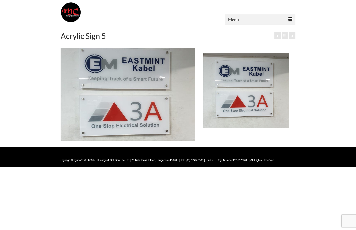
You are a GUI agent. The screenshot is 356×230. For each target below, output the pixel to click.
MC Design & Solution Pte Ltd (111, 160)
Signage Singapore (72, 160)
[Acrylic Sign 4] (277, 35)
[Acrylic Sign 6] (292, 35)
